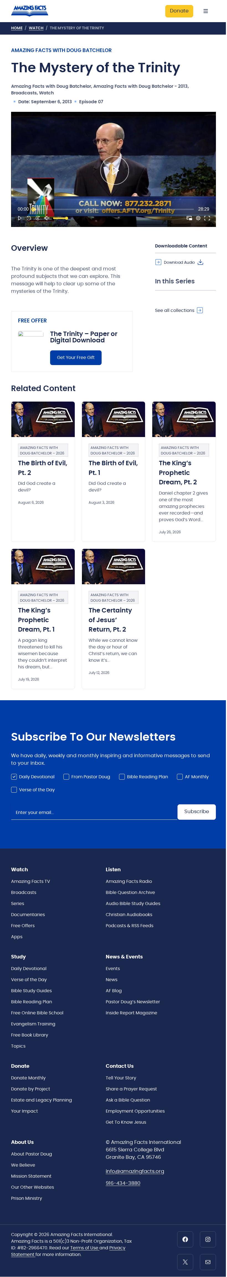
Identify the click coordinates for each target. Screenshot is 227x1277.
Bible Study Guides (31, 991)
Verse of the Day (37, 790)
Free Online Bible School (37, 1013)
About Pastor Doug (31, 1154)
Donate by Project (30, 1089)
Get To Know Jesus (126, 1122)
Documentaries (28, 914)
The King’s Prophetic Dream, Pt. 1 (36, 620)
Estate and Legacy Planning (41, 1100)
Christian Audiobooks (129, 914)
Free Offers (23, 926)
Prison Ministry (26, 1198)
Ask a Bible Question (128, 1100)
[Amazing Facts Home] (34, 11)
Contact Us (120, 1066)
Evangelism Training (33, 1024)
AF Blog (114, 991)
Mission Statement (31, 1176)
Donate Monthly (28, 1078)
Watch (36, 28)
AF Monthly (197, 777)
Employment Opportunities (135, 1111)
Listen (113, 869)
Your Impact (24, 1111)
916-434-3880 (123, 1183)
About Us (22, 1142)
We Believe (23, 1165)
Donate (179, 11)
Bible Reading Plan (147, 777)
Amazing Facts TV (30, 881)
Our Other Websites (32, 1187)
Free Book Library (29, 1035)
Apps (16, 937)
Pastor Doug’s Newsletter (133, 1002)
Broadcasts (23, 892)
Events (113, 968)
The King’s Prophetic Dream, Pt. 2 (178, 473)
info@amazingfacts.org (135, 1171)
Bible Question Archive (130, 892)
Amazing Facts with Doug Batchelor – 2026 (42, 450)
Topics (18, 1046)
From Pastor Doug (90, 777)
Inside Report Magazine (131, 1013)
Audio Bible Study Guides (133, 903)
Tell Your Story (121, 1078)
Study (18, 957)
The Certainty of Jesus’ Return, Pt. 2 (110, 620)
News (111, 980)
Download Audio (179, 263)
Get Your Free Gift (76, 357)
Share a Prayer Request (131, 1089)
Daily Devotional (37, 777)
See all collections (174, 310)
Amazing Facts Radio (129, 881)
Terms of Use (84, 1248)
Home (16, 28)
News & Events (124, 957)
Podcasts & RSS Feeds (129, 926)
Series (17, 903)
